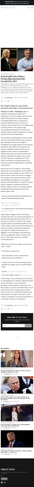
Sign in (2, 475)
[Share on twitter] (5, 101)
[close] (32, 2)
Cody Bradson (9, 97)
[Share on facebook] (2, 101)
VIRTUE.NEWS (4, 473)
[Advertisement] (17, 30)
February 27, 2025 (7, 211)
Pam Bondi (7, 74)
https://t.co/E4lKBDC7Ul (12, 203)
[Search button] (28, 7)
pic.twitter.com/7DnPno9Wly (17, 271)
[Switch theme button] (32, 7)
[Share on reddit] (8, 101)
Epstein (3, 74)
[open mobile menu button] (2, 8)
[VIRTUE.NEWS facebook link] (2, 482)
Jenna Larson (7, 401)
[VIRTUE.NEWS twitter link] (4, 482)
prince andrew (5, 395)
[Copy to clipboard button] (11, 101)
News (13, 395)
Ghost (24, 472)
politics (11, 74)
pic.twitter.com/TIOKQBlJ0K (11, 205)
